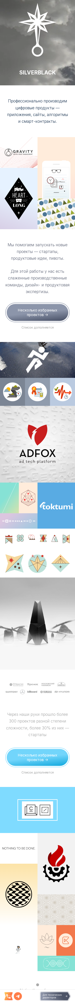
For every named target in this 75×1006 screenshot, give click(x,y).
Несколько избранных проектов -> (37, 312)
